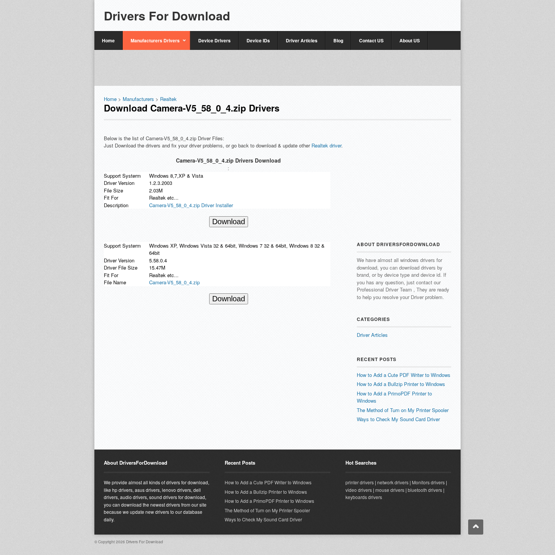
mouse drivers (389, 490)
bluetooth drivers (425, 490)
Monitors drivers (428, 482)
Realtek (168, 98)
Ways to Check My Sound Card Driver (398, 419)
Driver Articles (302, 40)
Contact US (371, 40)
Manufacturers (138, 98)
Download (228, 221)
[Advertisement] (362, 12)
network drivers (393, 482)
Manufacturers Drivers (151, 43)
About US (409, 40)
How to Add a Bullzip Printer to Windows (401, 384)
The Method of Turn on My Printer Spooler (403, 410)
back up (475, 527)
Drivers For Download (167, 15)
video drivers (358, 490)
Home (108, 40)
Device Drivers (214, 40)
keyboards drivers (363, 497)
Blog (338, 40)
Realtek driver (326, 145)
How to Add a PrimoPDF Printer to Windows (269, 501)
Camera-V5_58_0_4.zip (174, 282)
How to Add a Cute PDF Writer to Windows (403, 374)
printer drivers (359, 482)
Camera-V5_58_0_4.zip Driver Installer (191, 205)
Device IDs (258, 40)
